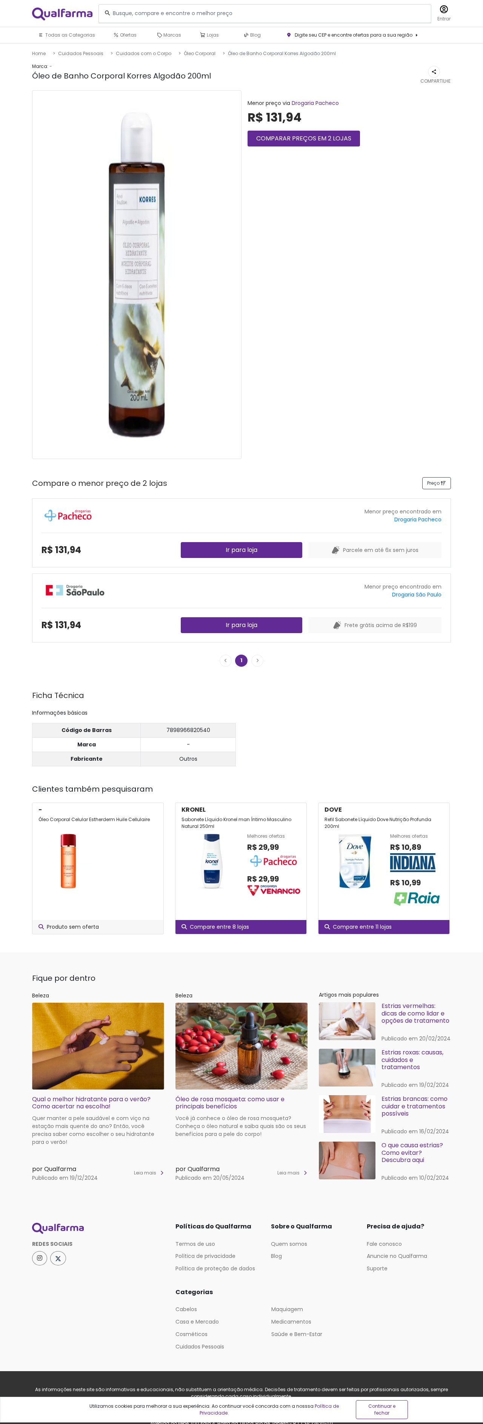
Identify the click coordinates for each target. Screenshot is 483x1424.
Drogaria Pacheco (315, 103)
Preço (434, 483)
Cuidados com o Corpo (143, 53)
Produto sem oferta (73, 927)
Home (39, 53)
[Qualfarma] (62, 14)
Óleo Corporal (199, 53)
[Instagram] (39, 1258)
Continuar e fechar (381, 1409)
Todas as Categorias (69, 35)
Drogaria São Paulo (416, 594)
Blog (255, 35)
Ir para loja (241, 550)
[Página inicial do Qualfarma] (98, 1228)
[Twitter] (58, 1258)
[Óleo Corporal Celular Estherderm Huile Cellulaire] (68, 861)
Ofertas (128, 35)
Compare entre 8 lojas (219, 927)
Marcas (171, 35)
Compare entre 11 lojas (362, 927)
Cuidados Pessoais (80, 53)
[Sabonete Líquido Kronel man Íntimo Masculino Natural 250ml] (211, 865)
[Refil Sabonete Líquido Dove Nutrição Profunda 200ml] (354, 872)
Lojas (212, 35)
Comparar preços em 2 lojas (303, 138)
